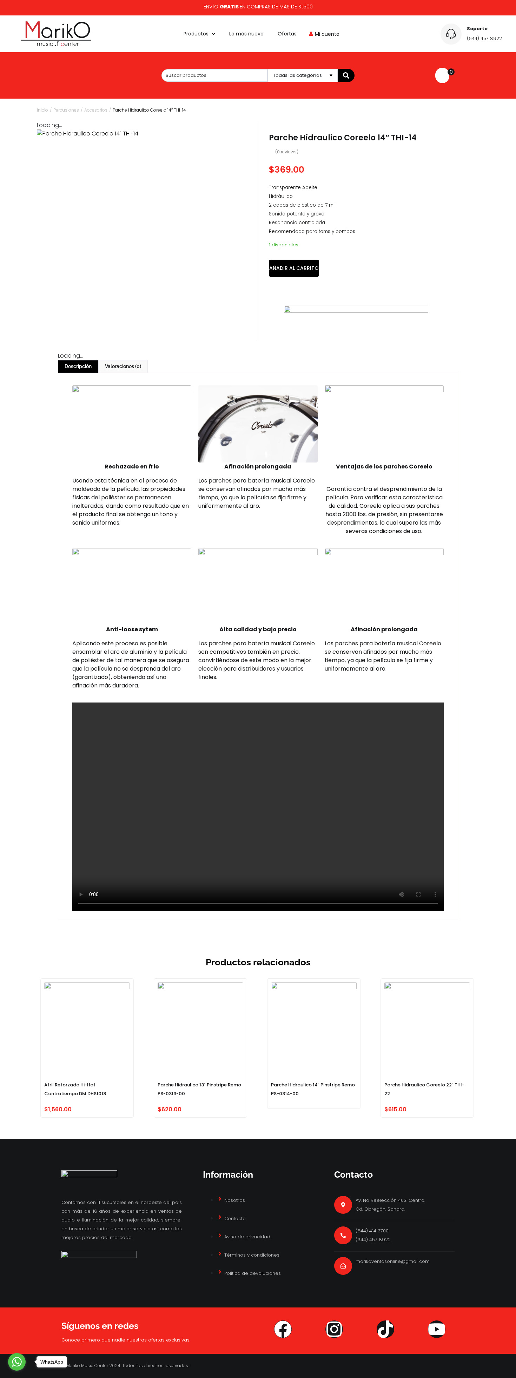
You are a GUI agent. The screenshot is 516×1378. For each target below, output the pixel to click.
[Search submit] (346, 75)
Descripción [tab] (78, 366)
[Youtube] (436, 1329)
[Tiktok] (385, 1329)
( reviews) (286, 152)
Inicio (42, 110)
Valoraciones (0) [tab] (123, 366)
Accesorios (95, 110)
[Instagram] (334, 1329)
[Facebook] (283, 1329)
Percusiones (66, 110)
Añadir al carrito (294, 268)
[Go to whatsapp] (17, 1362)
